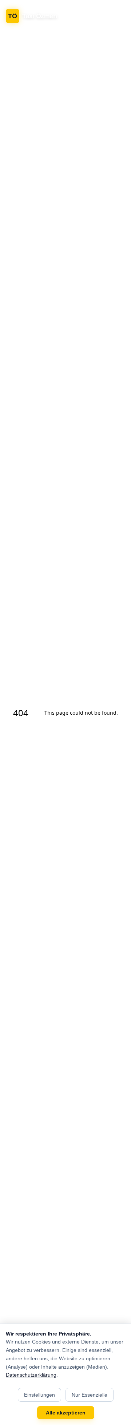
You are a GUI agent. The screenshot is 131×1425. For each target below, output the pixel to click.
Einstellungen (39, 1395)
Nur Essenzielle (89, 1395)
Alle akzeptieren (66, 1413)
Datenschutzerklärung (31, 1375)
